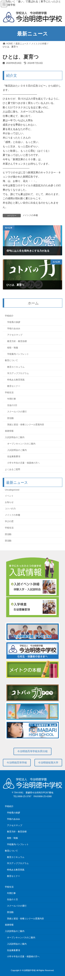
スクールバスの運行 (17, 411)
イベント (9, 495)
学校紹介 (9, 315)
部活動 (10, 418)
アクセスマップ (14, 335)
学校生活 (9, 392)
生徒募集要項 (13, 456)
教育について (11, 360)
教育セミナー (13, 386)
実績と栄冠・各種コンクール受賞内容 (25, 424)
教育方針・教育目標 (17, 341)
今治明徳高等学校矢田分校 (32, 751)
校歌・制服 (12, 347)
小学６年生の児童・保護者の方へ (23, 463)
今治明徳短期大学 (48, 762)
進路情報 (9, 430)
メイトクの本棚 (30, 215)
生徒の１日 (12, 899)
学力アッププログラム (18, 373)
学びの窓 (9, 521)
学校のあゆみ (13, 328)
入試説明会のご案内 (14, 437)
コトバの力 (10, 508)
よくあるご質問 (12, 469)
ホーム (33, 303)
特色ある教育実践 (16, 379)
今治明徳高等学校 (17, 762)
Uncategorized (12, 489)
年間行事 (11, 399)
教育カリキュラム (16, 366)
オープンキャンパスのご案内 (21, 443)
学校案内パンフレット (18, 354)
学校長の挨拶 (13, 322)
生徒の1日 (12, 405)
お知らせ (9, 502)
